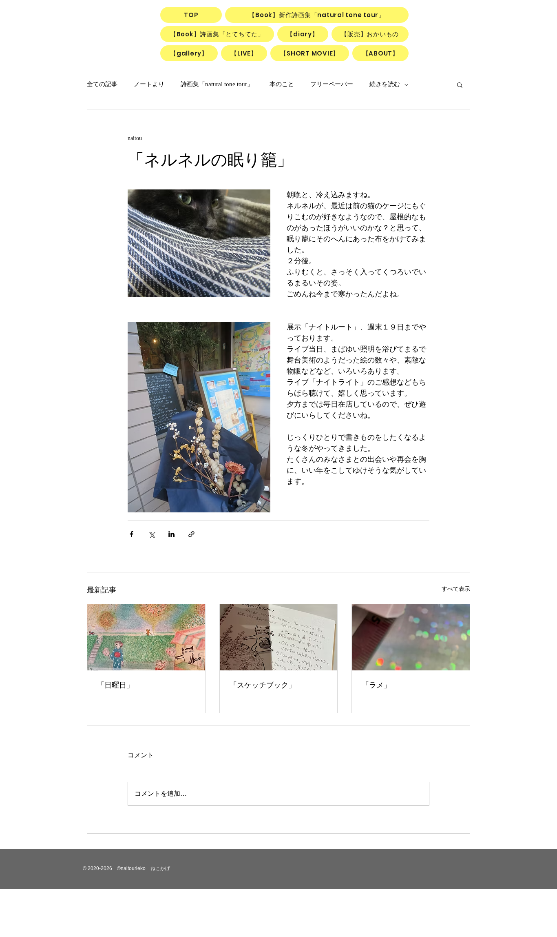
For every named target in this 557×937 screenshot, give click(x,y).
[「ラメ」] (411, 637)
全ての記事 (102, 84)
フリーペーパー (331, 84)
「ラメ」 (376, 685)
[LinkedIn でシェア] (171, 534)
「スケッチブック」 (263, 685)
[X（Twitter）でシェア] (151, 534)
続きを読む (384, 84)
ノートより (149, 84)
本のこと (282, 84)
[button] (460, 84)
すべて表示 (456, 589)
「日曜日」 (115, 685)
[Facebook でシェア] (131, 534)
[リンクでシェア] (191, 534)
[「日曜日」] (146, 637)
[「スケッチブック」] (279, 637)
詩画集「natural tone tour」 (217, 84)
